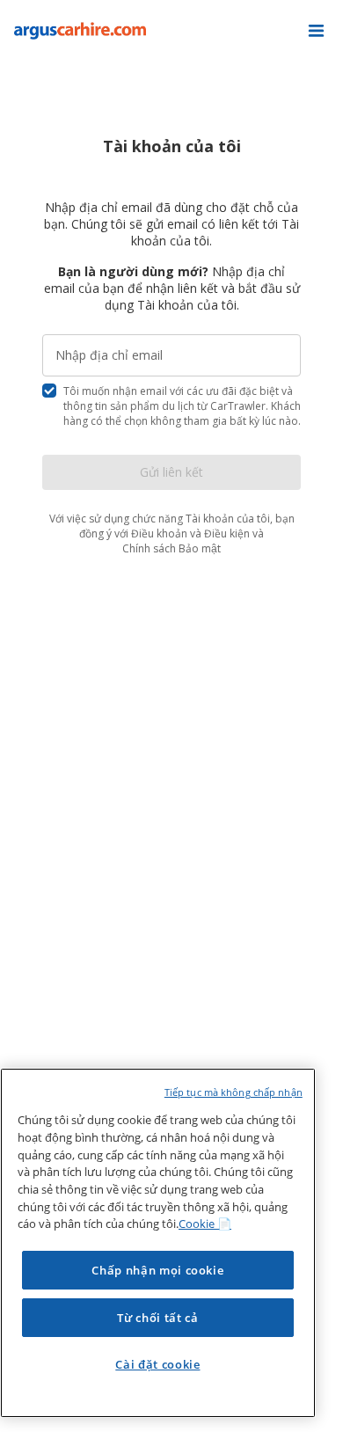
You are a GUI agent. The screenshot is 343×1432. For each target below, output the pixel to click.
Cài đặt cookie (157, 1364)
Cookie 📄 (205, 1223)
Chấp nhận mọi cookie (157, 1270)
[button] (316, 31)
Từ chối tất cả (157, 1318)
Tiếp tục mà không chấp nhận (233, 1092)
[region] (158, 1243)
